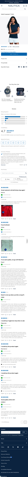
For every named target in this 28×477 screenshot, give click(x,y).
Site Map (3, 466)
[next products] (27, 91)
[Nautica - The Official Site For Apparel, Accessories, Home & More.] (14, 6)
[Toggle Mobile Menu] (1, 6)
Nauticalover (4, 348)
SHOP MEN (11, 2)
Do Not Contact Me (5, 460)
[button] (3, 143)
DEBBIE (2, 297)
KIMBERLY (3, 402)
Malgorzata (3, 323)
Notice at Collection (5, 454)
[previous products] (1, 91)
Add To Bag (13, 54)
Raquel (2, 262)
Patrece (3, 192)
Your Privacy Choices (5, 457)
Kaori (2, 375)
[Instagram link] (8, 447)
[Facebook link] (18, 447)
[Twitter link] (13, 447)
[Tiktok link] (23, 447)
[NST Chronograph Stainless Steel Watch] (8, 92)
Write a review (16, 46)
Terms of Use (14, 435)
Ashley (2, 227)
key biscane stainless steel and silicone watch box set (19, 101)
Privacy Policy (20, 435)
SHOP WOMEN (16, 2)
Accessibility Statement (6, 469)
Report (14, 218)
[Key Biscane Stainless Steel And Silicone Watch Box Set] (20, 92)
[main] (14, 218)
